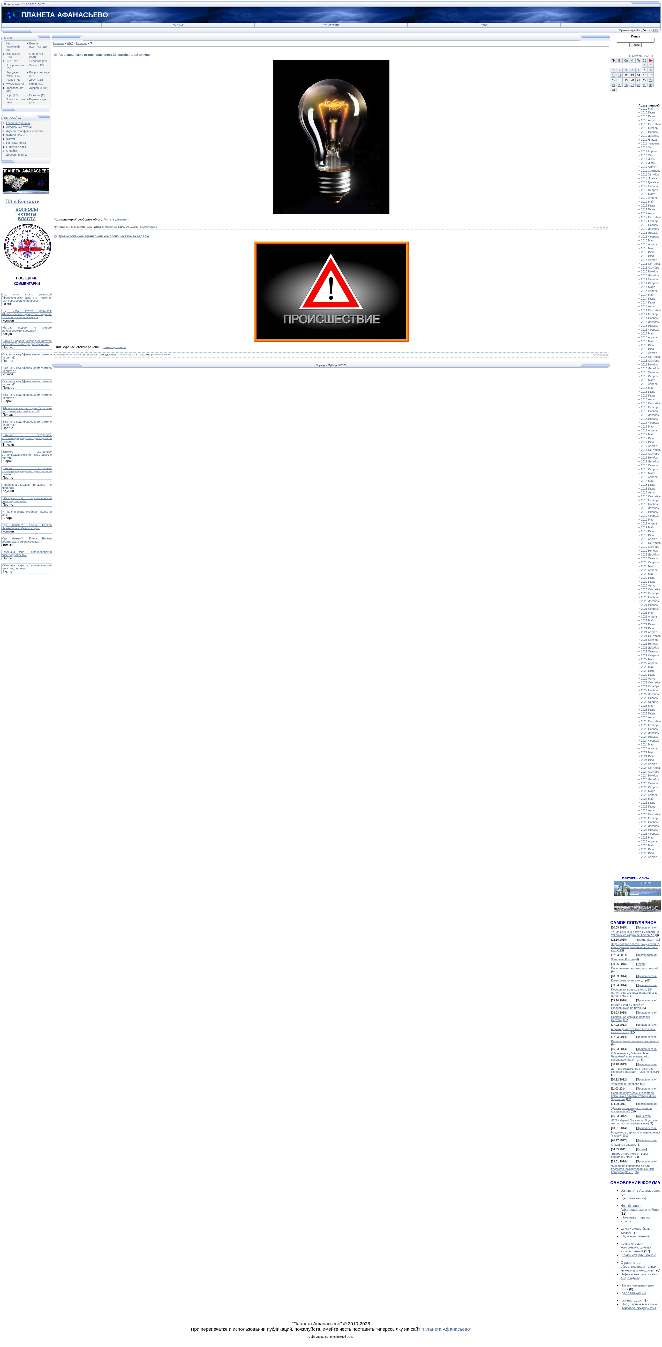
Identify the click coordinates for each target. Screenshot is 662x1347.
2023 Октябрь (650, 725)
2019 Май (647, 527)
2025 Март (648, 791)
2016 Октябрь (650, 407)
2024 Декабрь (650, 779)
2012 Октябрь (650, 221)
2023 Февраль (650, 701)
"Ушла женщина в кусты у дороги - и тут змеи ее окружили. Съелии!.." (635, 933)
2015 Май (647, 341)
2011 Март (648, 147)
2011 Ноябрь (649, 178)
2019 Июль (648, 535)
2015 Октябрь (650, 360)
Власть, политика (35, 45)
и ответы (26, 214)
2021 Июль (648, 628)
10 (613, 75)
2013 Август (649, 259)
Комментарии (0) (149, 227)
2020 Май (647, 573)
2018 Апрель (649, 476)
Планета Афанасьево (446, 1329)
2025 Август (649, 810)
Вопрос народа (39, 72)
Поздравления (15, 65)
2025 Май (647, 798)
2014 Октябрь (650, 314)
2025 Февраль (650, 787)
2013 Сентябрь (651, 263)
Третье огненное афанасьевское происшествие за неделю (103, 236)
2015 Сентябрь (651, 356)
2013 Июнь (648, 252)
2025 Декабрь (650, 825)
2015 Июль (648, 349)
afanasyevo (111, 227)
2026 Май (647, 845)
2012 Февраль (650, 190)
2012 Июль (648, 209)
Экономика (13, 53)
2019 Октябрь (650, 546)
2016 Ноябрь (649, 411)
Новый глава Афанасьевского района (640, 1208)
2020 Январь (649, 558)
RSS (655, 30)
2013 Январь (649, 232)
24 (613, 85)
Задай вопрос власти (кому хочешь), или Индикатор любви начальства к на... (635, 947)
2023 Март (648, 705)
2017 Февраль (650, 422)
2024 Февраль (650, 740)
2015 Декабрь (650, 368)
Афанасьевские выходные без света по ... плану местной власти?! (27, 410)
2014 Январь (649, 279)
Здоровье (35, 87)
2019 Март (648, 519)
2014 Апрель (649, 290)
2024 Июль (648, 760)
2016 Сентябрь (651, 403)
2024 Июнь (648, 756)
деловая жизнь (633, 1198)
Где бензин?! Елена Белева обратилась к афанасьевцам (27, 526)
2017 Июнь (648, 438)
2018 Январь (649, 465)
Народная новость (12, 74)
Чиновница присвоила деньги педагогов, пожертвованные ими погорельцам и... (632, 1169)
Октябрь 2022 (641, 55)
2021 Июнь (648, 624)
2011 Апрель (649, 151)
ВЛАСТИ (27, 219)
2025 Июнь (648, 802)
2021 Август (649, 632)
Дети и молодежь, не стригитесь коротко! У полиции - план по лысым (635, 1070)
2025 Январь (649, 783)
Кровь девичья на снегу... (627, 980)
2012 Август (649, 213)
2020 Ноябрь (649, 597)
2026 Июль (648, 853)
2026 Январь (649, 829)
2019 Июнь (648, 531)
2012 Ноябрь (649, 224)
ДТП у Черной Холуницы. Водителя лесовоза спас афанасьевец (634, 1122)
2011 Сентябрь (650, 170)
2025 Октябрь (650, 818)
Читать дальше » (116, 219)
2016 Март (648, 380)
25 (619, 85)
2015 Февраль (650, 329)
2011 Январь (649, 139)
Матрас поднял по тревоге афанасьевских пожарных (27, 329)
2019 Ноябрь (649, 550)
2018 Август (649, 492)
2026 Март (648, 837)
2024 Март (648, 744)
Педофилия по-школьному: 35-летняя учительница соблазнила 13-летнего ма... (635, 992)
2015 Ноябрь (649, 364)
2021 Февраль (650, 608)
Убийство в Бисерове (625, 1083)
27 (632, 85)
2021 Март (648, 612)
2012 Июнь (648, 205)
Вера (9, 95)
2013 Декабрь (650, 275)
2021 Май (647, 620)
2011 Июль (648, 162)
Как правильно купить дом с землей (634, 968)
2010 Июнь (648, 112)
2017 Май (647, 434)
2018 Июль (648, 488)
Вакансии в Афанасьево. (640, 1190)
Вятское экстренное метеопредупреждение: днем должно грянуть (27, 438)
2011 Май (647, 155)
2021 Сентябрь (651, 635)
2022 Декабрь (650, 694)
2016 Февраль (650, 376)
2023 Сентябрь (651, 721)
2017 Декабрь (650, 461)
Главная (178, 25)
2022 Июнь (648, 670)
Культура (12, 83)
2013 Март (648, 240)
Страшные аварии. (623, 1144)
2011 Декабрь (650, 182)
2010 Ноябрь (649, 131)
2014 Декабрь (650, 321)
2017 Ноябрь (649, 457)
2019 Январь (649, 511)
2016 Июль (648, 395)
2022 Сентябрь (651, 682)
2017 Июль (648, 442)
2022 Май (647, 666)
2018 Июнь (648, 484)
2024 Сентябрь (651, 767)
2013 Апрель (649, 244)
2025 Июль (648, 806)
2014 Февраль (650, 283)
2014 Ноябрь (649, 317)
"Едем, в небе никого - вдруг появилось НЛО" (629, 1155)
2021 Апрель (649, 616)
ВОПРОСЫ (27, 209)
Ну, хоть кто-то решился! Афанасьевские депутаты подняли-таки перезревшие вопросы (27, 297)
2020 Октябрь (650, 593)
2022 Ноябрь (649, 690)
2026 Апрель (649, 841)
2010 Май (647, 108)
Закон (33, 65)
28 (638, 85)
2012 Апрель (649, 197)
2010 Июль (648, 116)
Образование (14, 87)
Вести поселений (13, 45)
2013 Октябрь (650, 267)
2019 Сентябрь (651, 542)
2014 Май (647, 294)
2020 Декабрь (650, 601)
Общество (36, 53)
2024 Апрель (649, 748)
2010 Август (649, 120)
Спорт (33, 83)
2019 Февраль (650, 515)
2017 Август (649, 445)
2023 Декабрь (650, 732)
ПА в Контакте (22, 201)
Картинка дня (38, 99)
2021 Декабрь (650, 647)
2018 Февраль (650, 469)
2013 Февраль (650, 236)
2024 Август (649, 763)
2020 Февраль (650, 562)
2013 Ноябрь (649, 271)
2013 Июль (648, 255)
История (34, 95)
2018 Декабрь (650, 507)
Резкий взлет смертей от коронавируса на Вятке (627, 1006)
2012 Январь (649, 186)
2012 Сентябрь (651, 217)
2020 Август (649, 585)
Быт (8, 61)
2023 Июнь (648, 709)
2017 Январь (649, 418)
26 (626, 85)
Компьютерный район (638, 1255)
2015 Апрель (649, 337)
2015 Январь (649, 325)
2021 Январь (649, 604)
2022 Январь (649, 651)
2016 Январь (649, 372)
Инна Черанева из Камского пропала (635, 1041)
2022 (70, 43)
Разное (10, 79)
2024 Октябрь (650, 771)
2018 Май (647, 480)
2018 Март (648, 473)
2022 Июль (648, 674)
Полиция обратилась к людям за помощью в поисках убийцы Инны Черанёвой (633, 1096)
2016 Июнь (648, 391)
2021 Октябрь (650, 639)
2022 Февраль (650, 655)
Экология (35, 61)
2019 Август (649, 539)
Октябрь (81, 43)
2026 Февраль (650, 833)
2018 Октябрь (650, 500)
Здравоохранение (635, 1236)
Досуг (33, 79)
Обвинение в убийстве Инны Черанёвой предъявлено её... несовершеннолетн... (630, 1056)
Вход (484, 25)
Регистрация (331, 25)
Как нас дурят (632, 1300)
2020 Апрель (649, 570)
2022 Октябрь (650, 686)
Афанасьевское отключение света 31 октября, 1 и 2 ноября (104, 55)
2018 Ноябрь (649, 504)
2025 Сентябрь (651, 814)
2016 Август (649, 399)
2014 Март (648, 286)
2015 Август (649, 352)
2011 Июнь (648, 159)
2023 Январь (649, 697)
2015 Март (648, 333)
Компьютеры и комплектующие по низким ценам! (636, 1247)
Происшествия (15, 99)
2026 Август (649, 856)
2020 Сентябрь (651, 589)
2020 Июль (648, 581)
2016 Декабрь (650, 414)
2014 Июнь (648, 298)
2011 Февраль (650, 143)
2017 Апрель (649, 430)
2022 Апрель (649, 663)
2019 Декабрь (650, 554)
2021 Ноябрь (649, 643)
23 (650, 80)
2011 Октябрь (650, 174)
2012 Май (647, 201)
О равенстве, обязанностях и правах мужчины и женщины (639, 1266)
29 (644, 85)
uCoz (350, 1336)
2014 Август (649, 306)
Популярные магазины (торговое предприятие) (639, 1306)
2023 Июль (648, 713)
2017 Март (648, 426)
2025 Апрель (649, 794)
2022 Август (649, 678)
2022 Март (648, 659)
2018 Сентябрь (651, 496)
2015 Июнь (648, 345)
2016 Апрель (649, 383)
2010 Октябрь (650, 128)
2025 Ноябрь (649, 822)
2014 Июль (648, 302)
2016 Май (647, 387)
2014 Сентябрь (651, 310)
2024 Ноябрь (649, 775)
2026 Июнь (648, 849)
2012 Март (648, 193)
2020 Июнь (648, 577)
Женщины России (623, 959)
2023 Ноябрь (649, 728)
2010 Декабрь (650, 135)
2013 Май (647, 248)
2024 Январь (649, 736)
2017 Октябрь (650, 453)
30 (650, 85)
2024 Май (647, 752)
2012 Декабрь (650, 228)
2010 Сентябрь (651, 124)
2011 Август (649, 166)
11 (619, 75)
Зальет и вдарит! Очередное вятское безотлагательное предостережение (27, 342)
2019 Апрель (649, 523)
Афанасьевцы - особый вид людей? (639, 1276)
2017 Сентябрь (651, 449)
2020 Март (648, 566)
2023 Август (649, 717)
